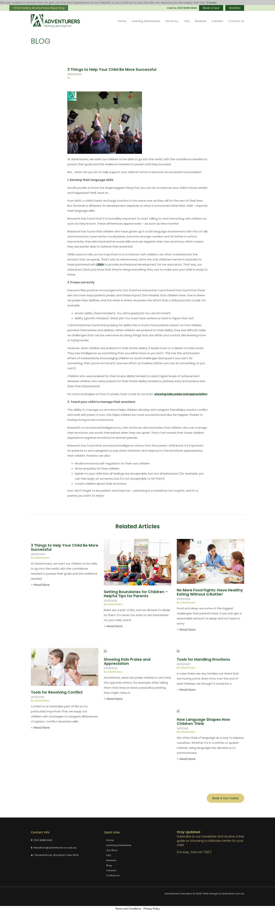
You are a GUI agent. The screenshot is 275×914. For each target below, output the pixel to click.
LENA (100, 264)
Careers (217, 21)
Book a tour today (225, 798)
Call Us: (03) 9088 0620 (182, 8)
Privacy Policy (151, 908)
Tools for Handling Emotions (203, 659)
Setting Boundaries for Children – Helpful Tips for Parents (136, 594)
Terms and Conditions (128, 908)
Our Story (171, 21)
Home (122, 21)
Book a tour (211, 8)
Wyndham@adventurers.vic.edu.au (55, 847)
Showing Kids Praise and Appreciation (127, 661)
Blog (109, 865)
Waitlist (234, 8)
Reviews (200, 21)
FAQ (187, 21)
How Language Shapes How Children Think (203, 721)
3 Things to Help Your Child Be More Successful (64, 547)
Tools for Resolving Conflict (57, 692)
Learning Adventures (146, 21)
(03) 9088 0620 (43, 840)
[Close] (211, 2)
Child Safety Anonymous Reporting (38, 8)
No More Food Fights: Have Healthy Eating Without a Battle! (210, 592)
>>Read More (40, 585)
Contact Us (236, 21)
